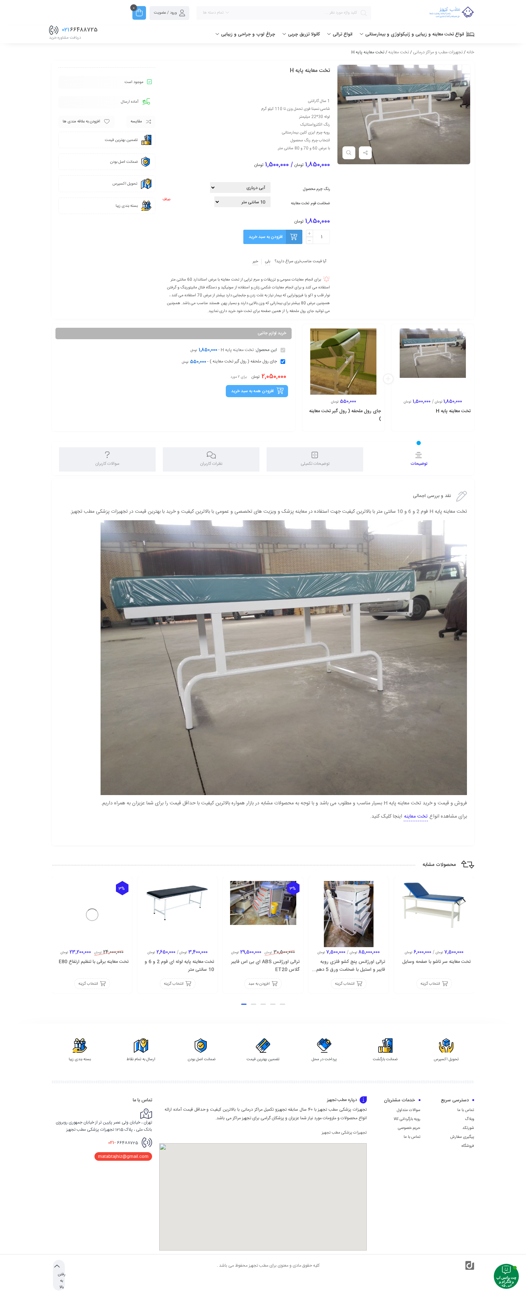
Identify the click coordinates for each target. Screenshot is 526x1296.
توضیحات (418, 463)
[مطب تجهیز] (451, 13)
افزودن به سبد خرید (266, 236)
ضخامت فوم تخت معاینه (310, 203)
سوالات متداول (408, 1110)
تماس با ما (465, 1110)
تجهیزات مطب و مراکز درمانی (438, 52)
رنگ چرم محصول (316, 189)
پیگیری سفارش (462, 1137)
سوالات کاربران (107, 463)
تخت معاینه (398, 52)
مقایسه (136, 121)
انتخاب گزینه (445, 426)
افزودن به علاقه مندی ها (81, 121)
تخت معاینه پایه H (453, 411)
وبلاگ (469, 1119)
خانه (470, 52)
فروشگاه (468, 1146)
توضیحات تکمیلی (315, 463)
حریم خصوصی (409, 1128)
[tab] (418, 459)
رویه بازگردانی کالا (407, 1119)
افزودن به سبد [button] (356, 426)
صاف (166, 199)
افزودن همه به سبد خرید (252, 391)
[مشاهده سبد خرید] (139, 14)
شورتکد (468, 1128)
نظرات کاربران (211, 463)
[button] (282, 1004)
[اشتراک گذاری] (365, 152)
